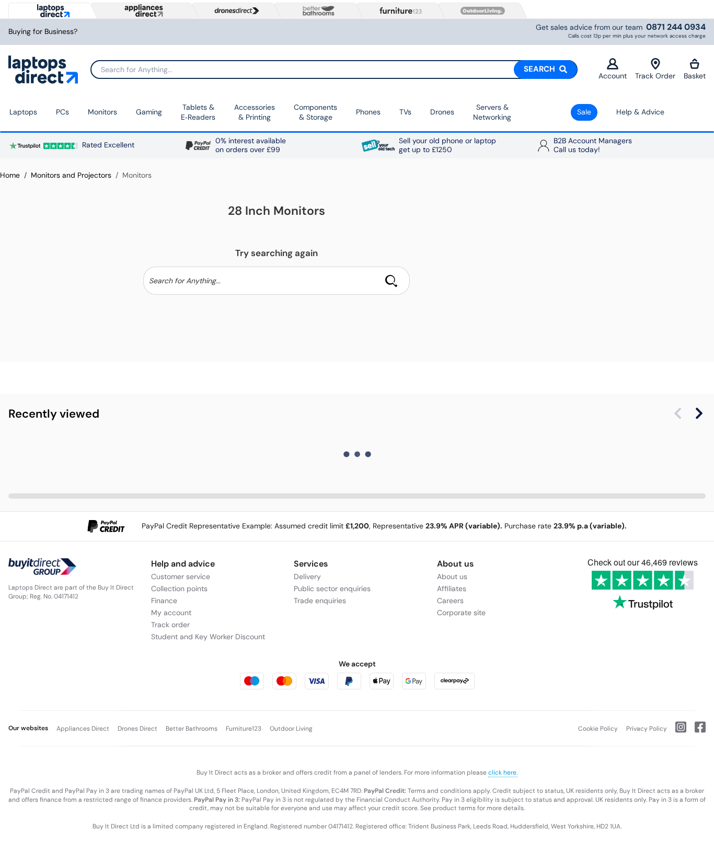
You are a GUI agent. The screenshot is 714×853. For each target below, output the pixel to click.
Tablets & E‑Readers (198, 112)
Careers (450, 600)
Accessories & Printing (254, 112)
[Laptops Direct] (50, 10)
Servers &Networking (492, 112)
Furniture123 (243, 728)
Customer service (180, 576)
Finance (164, 600)
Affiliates (451, 588)
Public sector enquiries (332, 588)
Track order (170, 624)
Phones (368, 112)
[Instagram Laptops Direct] (676, 731)
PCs (62, 112)
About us (452, 576)
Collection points (179, 588)
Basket (695, 75)
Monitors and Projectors (71, 175)
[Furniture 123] (398, 10)
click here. (502, 772)
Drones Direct (137, 728)
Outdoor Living (291, 728)
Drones (442, 112)
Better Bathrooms (191, 728)
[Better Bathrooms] (316, 11)
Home (10, 175)
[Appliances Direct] (143, 10)
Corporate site (461, 612)
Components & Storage (315, 112)
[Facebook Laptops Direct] (696, 731)
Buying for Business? (42, 31)
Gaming (149, 112)
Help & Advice (640, 112)
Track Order (655, 75)
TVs (405, 112)
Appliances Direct (82, 728)
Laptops (23, 112)
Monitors (102, 112)
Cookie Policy (598, 728)
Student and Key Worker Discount (208, 636)
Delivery (307, 576)
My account (171, 612)
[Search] (391, 281)
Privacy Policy (646, 728)
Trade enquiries (320, 600)
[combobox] (333, 69)
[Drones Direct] (234, 11)
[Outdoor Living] (480, 11)
